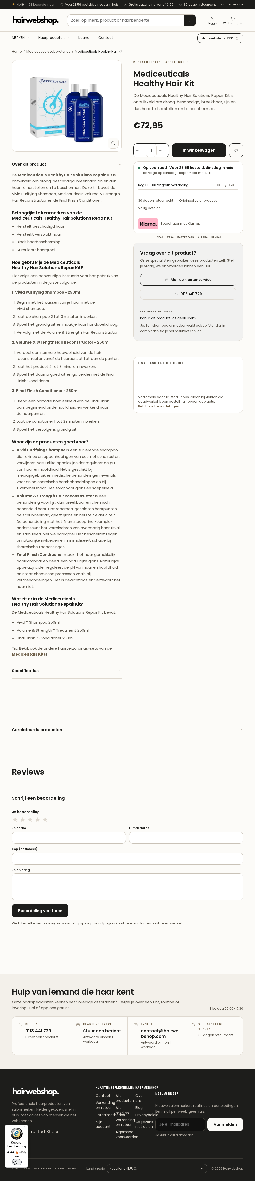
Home (17, 51)
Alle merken (120, 1110)
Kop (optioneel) (24, 849)
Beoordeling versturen (40, 910)
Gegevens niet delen (139, 1124)
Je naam (19, 828)
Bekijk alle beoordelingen (158, 406)
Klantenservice (232, 4)
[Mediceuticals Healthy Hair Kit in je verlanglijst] (236, 150)
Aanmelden (225, 1124)
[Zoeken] (190, 20)
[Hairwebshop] (35, 20)
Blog (139, 1107)
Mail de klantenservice (191, 279)
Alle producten (120, 1098)
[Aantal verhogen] (163, 150)
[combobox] (131, 20)
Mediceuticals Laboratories (48, 51)
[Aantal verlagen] (140, 150)
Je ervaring (21, 870)
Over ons (139, 1098)
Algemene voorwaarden (120, 1134)
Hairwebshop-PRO (218, 38)
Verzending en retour (100, 1105)
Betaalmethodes (100, 1114)
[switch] (17, 1162)
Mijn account (100, 1124)
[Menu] (25, 1128)
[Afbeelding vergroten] (113, 143)
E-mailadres (139, 828)
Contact (100, 1095)
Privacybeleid (139, 1114)
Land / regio (95, 1168)
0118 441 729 (191, 293)
